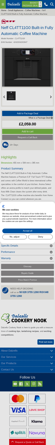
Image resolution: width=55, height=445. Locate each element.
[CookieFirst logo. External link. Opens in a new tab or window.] (3, 206)
